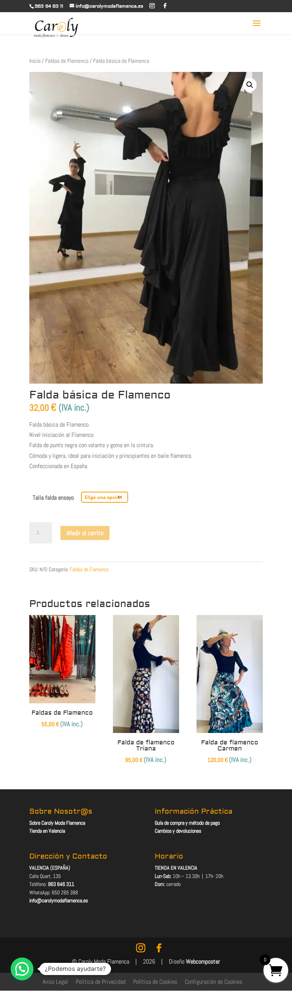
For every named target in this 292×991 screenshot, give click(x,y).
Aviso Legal (55, 982)
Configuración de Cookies (213, 982)
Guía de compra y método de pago (187, 822)
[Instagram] (152, 5)
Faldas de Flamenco (67, 60)
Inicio (35, 60)
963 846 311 (61, 884)
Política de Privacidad (100, 982)
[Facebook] (165, 5)
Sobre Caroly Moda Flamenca (57, 822)
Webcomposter (203, 962)
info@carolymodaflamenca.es (58, 900)
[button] (250, 85)
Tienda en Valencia (47, 830)
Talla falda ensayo (53, 498)
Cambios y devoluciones (178, 830)
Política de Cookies (155, 982)
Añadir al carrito (85, 533)
